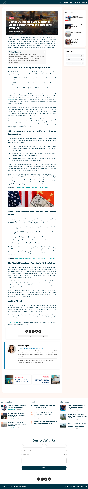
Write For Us (77, 2)
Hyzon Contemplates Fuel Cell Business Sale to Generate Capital (76, 407)
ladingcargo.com (34, 365)
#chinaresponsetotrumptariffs (32, 336)
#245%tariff (21, 336)
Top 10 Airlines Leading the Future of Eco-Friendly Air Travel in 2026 (77, 416)
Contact (66, 2)
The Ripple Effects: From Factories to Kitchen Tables (24, 60)
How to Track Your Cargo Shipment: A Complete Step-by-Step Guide (17, 424)
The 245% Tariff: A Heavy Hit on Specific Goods (23, 54)
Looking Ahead (14, 62)
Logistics (11, 18)
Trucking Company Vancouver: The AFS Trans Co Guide (17, 406)
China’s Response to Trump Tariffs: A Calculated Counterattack (27, 56)
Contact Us (72, 486)
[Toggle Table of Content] (42, 52)
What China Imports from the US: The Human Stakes (24, 58)
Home (60, 2)
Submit (44, 468)
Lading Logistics (14, 31)
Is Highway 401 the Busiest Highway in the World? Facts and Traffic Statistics (16, 415)
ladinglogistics (44, 336)
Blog (71, 2)
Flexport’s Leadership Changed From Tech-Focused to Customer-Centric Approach (77, 425)
